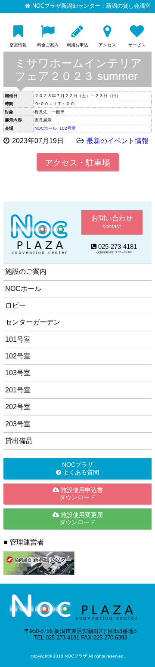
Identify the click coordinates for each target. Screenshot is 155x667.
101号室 (18, 339)
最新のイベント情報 (118, 140)
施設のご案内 (25, 271)
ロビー (15, 305)
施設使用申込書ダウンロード (81, 493)
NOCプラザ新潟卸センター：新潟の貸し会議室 (91, 6)
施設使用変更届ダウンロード (81, 518)
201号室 (18, 390)
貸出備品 (19, 440)
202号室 (18, 406)
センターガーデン (32, 322)
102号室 (67, 128)
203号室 (18, 424)
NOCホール (45, 128)
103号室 (18, 372)
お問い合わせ (112, 221)
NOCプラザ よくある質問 (80, 468)
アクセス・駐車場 (77, 162)
